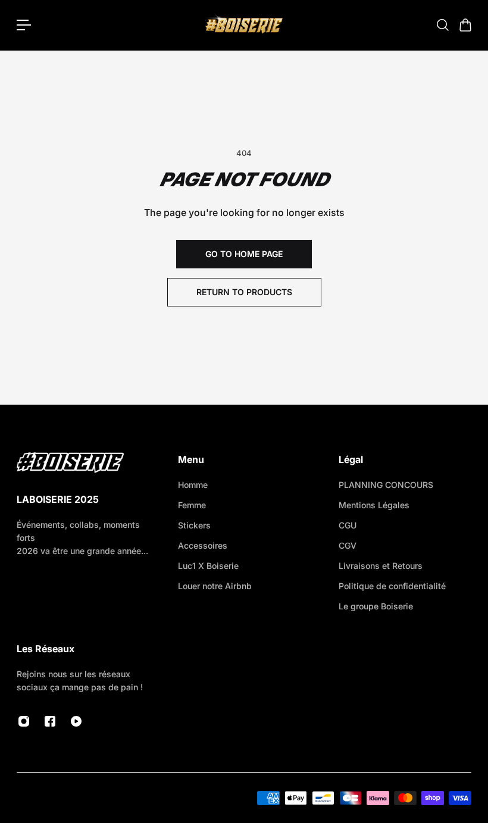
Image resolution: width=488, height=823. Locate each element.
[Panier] (464, 25)
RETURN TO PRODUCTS (244, 292)
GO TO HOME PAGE (244, 254)
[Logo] (244, 25)
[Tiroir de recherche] (442, 25)
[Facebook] (50, 721)
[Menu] (24, 25)
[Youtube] (76, 721)
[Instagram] (24, 721)
